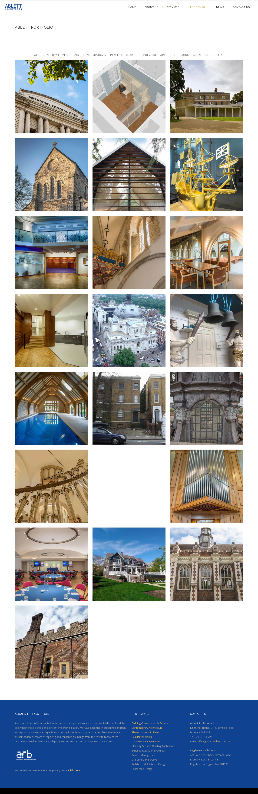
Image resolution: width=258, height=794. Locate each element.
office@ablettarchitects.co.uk (213, 741)
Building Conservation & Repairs (150, 723)
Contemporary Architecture (147, 727)
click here (74, 770)
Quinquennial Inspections (146, 741)
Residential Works (142, 737)
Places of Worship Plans (145, 732)
